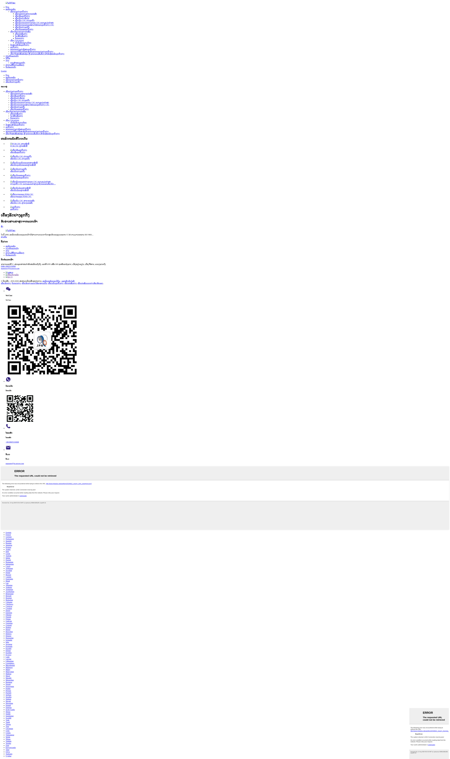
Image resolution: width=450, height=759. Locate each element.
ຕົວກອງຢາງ (19, 38)
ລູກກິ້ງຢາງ (14, 47)
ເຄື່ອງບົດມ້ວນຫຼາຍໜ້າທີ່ (19, 190)
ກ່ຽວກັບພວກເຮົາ (12, 56)
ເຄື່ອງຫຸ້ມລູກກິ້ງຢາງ (22, 16)
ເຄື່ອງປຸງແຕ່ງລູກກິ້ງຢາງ (19, 12)
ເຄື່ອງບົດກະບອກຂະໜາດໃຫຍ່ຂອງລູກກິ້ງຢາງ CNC (34, 25)
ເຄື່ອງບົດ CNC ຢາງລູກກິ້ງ (24, 20)
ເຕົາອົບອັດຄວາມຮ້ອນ (23, 43)
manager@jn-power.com (10, 268)
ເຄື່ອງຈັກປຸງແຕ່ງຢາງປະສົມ (20, 32)
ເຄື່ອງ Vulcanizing (17, 40)
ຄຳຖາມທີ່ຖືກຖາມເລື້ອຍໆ (15, 65)
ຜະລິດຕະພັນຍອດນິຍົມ (51, 281)
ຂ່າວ (7, 60)
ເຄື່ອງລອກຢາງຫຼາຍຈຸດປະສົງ (26, 14)
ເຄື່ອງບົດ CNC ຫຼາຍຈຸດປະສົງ (21, 203)
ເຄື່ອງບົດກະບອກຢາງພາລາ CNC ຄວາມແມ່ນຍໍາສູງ (34, 23)
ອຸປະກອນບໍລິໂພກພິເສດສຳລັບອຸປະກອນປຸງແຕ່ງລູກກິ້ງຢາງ (31, 52)
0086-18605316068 (8, 266)
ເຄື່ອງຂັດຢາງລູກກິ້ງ (22, 27)
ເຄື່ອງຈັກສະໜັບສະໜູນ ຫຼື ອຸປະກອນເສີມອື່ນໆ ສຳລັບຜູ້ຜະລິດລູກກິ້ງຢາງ (37, 54)
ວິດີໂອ (8, 58)
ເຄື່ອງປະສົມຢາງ (21, 34)
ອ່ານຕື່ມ (4, 237)
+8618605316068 (12, 442)
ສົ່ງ (2, 227)
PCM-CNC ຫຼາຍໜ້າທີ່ (18, 146)
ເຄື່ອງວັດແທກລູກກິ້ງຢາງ (24, 29)
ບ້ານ (7, 7)
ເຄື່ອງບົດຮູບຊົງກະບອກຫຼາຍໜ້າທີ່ (23, 165)
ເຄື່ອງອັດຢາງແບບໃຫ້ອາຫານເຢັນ (34, 283)
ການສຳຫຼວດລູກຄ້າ (17, 63)
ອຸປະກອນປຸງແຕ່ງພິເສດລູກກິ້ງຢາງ (23, 49)
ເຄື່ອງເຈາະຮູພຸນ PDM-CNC (21, 197)
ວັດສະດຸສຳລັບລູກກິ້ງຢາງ (19, 45)
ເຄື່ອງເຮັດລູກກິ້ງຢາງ (55, 283)
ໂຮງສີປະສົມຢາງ (21, 36)
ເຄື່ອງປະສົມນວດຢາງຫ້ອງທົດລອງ (90, 283)
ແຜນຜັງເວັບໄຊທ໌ (68, 281)
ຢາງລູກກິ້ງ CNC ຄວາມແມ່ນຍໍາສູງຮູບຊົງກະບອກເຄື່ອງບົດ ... (33, 184)
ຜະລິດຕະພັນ (11, 9)
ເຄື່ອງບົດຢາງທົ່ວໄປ (22, 18)
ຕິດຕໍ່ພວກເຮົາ (11, 67)
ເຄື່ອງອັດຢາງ (6, 283)
